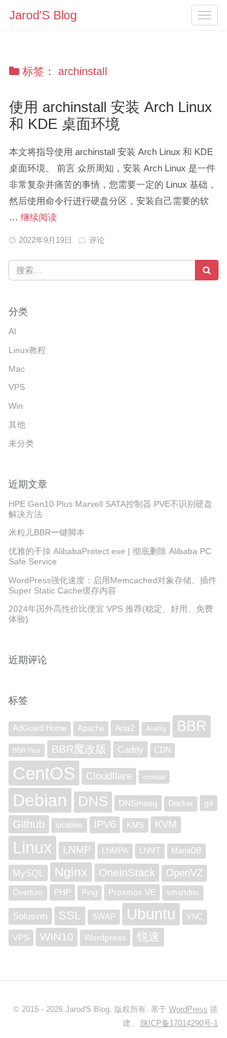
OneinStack (127, 873)
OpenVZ (184, 873)
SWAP (104, 917)
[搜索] (207, 270)
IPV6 (105, 824)
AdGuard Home (40, 728)
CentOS (44, 773)
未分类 (21, 443)
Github (29, 824)
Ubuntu (151, 913)
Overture (28, 892)
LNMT (149, 851)
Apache (90, 728)
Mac (16, 369)
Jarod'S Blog (43, 15)
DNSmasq (138, 803)
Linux (32, 847)
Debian (40, 800)
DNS (93, 801)
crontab (154, 777)
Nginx (71, 872)
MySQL (28, 873)
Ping (89, 892)
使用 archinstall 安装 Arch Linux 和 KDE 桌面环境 (110, 115)
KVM (166, 824)
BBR (191, 726)
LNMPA (115, 851)
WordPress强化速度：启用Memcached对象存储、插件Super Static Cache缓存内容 (112, 585)
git (208, 803)
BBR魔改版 (79, 749)
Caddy (130, 749)
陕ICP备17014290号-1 (179, 1023)
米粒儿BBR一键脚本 (46, 532)
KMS (135, 825)
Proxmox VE (132, 892)
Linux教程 (27, 350)
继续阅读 (39, 217)
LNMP (77, 850)
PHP (62, 892)
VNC (194, 917)
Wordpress (105, 937)
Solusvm (30, 916)
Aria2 (125, 728)
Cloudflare (109, 776)
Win (15, 406)
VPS (16, 387)
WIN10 (56, 937)
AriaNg (156, 728)
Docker (180, 803)
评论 (97, 240)
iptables (69, 825)
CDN (162, 750)
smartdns (182, 892)
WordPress (188, 1009)
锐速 (148, 936)
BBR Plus (27, 750)
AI (12, 331)
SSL (70, 915)
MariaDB (186, 851)
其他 (16, 424)
